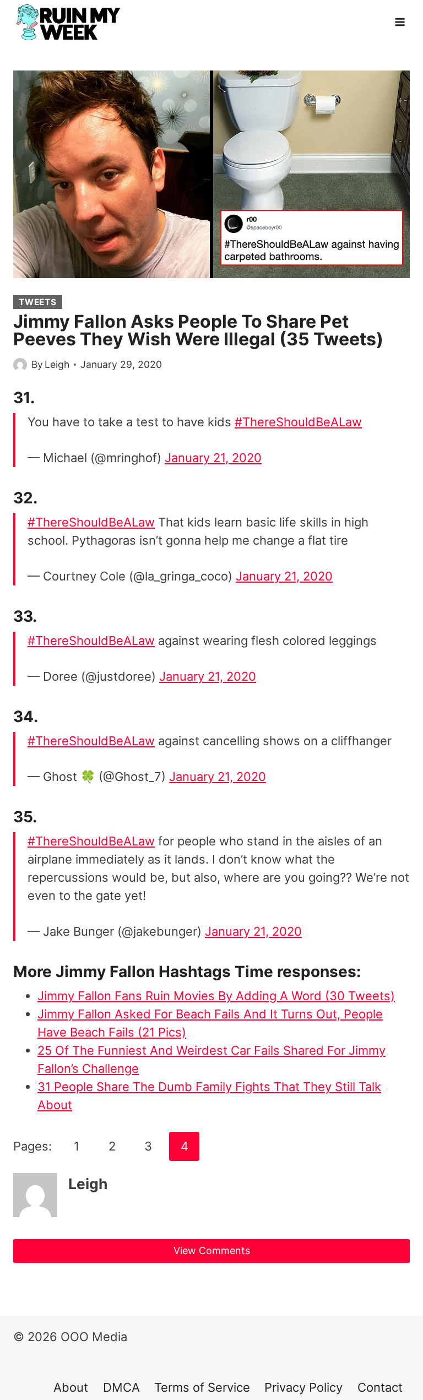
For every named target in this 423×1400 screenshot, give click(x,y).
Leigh (57, 364)
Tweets (38, 302)
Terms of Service (202, 1387)
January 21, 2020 (213, 458)
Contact (380, 1387)
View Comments (211, 1250)
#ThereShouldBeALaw (298, 422)
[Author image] (20, 365)
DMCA (121, 1387)
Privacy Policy (303, 1387)
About (70, 1387)
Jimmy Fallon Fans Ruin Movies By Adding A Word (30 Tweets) (216, 996)
